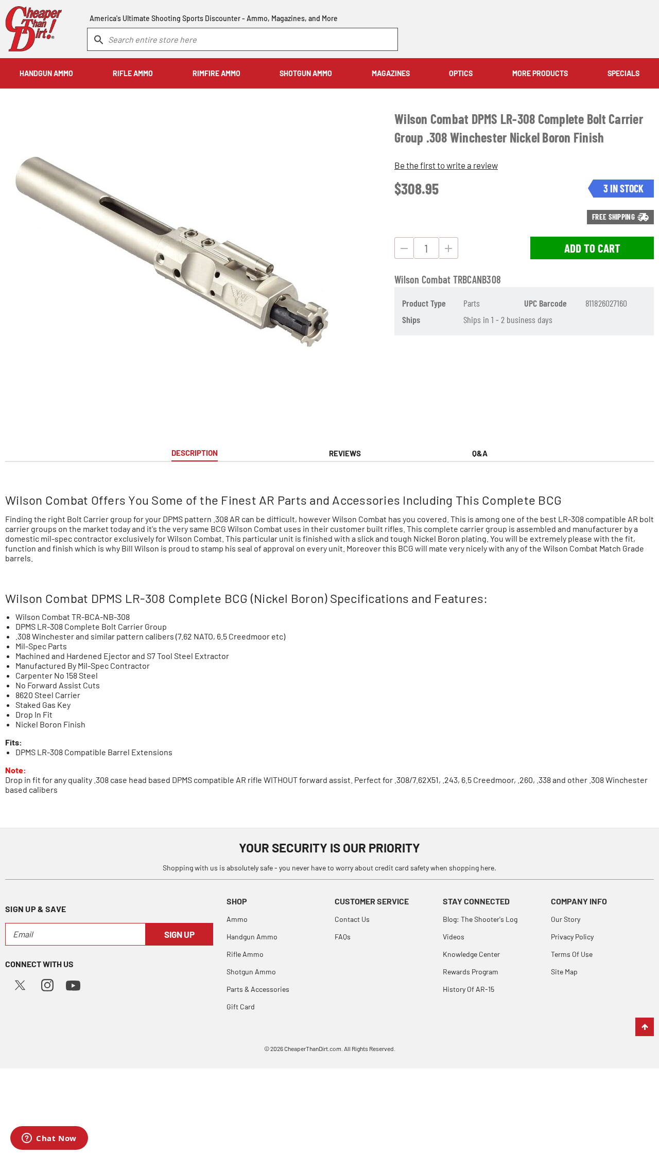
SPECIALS (623, 73)
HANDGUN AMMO (46, 73)
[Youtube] (73, 984)
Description (194, 452)
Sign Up (179, 934)
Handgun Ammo (252, 936)
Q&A (480, 453)
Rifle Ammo (245, 954)
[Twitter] (20, 984)
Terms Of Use (572, 954)
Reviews (345, 453)
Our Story (565, 919)
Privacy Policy (572, 936)
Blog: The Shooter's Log (480, 919)
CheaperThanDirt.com (312, 1048)
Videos (453, 936)
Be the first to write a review (446, 165)
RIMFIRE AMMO (216, 73)
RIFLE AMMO (133, 73)
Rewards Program (470, 971)
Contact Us (352, 919)
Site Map (564, 971)
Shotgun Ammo (251, 971)
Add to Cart (592, 248)
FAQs (343, 936)
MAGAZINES (391, 73)
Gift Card (241, 1006)
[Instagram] (47, 984)
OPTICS (461, 73)
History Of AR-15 (468, 989)
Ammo (237, 919)
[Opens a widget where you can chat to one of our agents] (49, 1139)
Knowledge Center (471, 954)
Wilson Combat (422, 279)
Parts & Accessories (258, 989)
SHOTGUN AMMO (306, 73)
